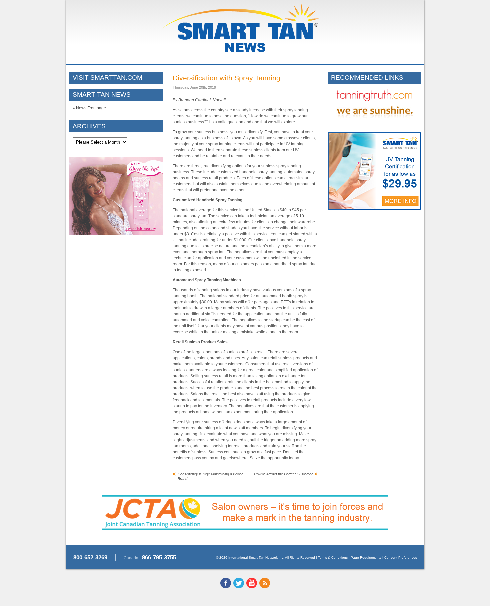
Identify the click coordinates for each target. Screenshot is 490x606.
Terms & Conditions (333, 557)
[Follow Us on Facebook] (226, 587)
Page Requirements (366, 557)
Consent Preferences (400, 557)
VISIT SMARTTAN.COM (107, 77)
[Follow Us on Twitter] (239, 587)
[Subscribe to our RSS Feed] (265, 587)
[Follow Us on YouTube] (252, 587)
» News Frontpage (89, 108)
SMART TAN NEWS (102, 94)
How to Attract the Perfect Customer (283, 474)
